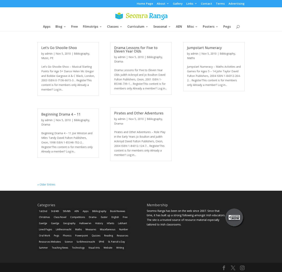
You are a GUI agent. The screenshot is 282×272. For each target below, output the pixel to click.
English (115, 217)
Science (69, 241)
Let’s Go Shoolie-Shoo (59, 47)
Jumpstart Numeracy (204, 47)
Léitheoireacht (63, 229)
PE (51, 58)
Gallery (178, 3)
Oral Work (44, 235)
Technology (78, 247)
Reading (108, 235)
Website (108, 247)
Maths (191, 58)
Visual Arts (94, 247)
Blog (58, 27)
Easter (104, 217)
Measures (91, 229)
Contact (206, 3)
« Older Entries (46, 184)
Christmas (44, 217)
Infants (110, 223)
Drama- (46, 124)
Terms (220, 3)
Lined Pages (45, 229)
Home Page (145, 3)
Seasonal (160, 27)
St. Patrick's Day (116, 241)
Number (123, 229)
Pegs (227, 27)
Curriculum (135, 27)
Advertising (236, 3)
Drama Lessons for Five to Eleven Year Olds (135, 49)
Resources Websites (50, 241)
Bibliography (81, 53)
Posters (208, 27)
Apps (46, 27)
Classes (113, 27)
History (99, 223)
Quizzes (96, 235)
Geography (69, 223)
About (161, 3)
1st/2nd (43, 211)
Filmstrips (90, 27)
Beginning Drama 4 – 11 (61, 114)
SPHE (101, 241)
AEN (179, 27)
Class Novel (60, 217)
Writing (120, 247)
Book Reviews (117, 211)
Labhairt (122, 223)
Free (74, 27)
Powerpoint (81, 235)
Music (45, 58)
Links (189, 3)
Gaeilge (43, 223)
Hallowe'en (85, 223)
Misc (190, 27)
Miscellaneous (107, 229)
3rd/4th (55, 211)
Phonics (67, 235)
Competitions (77, 217)
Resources (122, 235)
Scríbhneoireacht (86, 241)
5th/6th (67, 211)
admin (49, 53)
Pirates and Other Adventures (138, 113)
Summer (43, 247)
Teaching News (60, 247)
